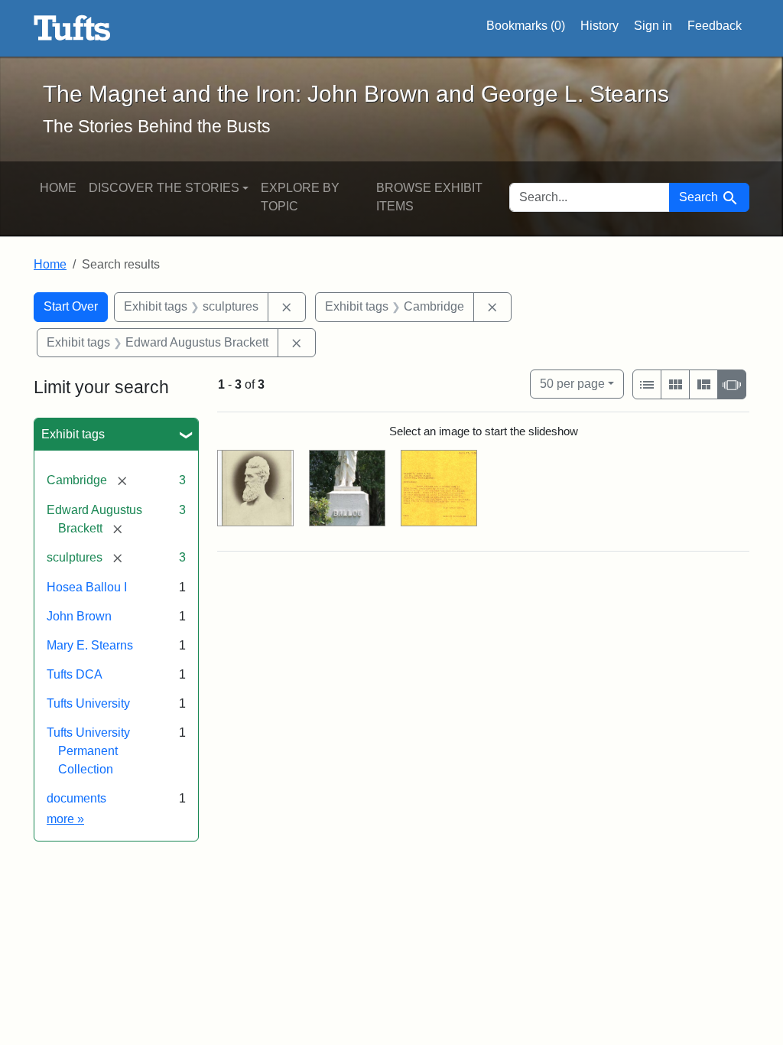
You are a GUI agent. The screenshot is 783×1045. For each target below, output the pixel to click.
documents (76, 798)
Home (58, 187)
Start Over (71, 306)
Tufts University (88, 703)
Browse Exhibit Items (429, 197)
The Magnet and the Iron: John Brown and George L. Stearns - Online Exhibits (72, 28)
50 (572, 383)
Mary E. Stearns (90, 645)
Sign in (653, 25)
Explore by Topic (300, 197)
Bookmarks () (525, 25)
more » (65, 818)
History (599, 25)
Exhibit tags (73, 434)
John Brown (79, 616)
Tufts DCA (74, 674)
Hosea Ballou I (87, 587)
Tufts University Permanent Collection (88, 751)
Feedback (714, 25)
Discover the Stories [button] (164, 187)
